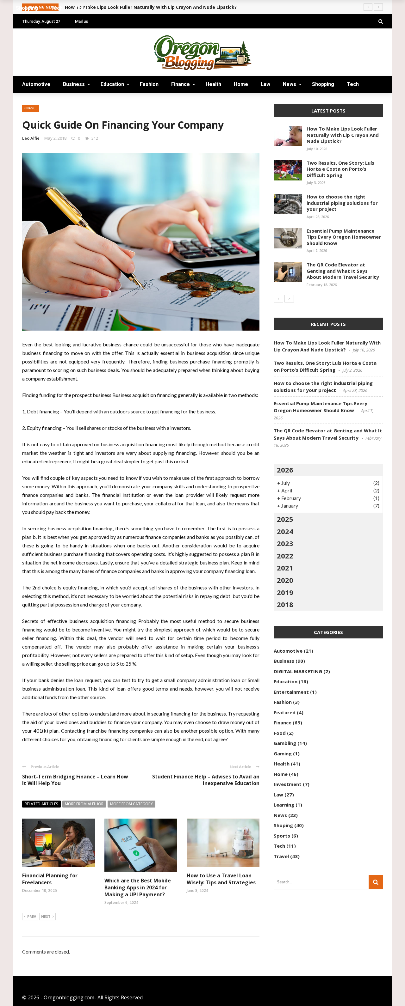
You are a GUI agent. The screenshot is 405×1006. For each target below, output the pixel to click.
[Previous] (278, 298)
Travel (36, 101)
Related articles (41, 804)
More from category (131, 804)
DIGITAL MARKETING (298, 671)
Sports (282, 835)
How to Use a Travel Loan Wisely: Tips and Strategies (221, 879)
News (289, 84)
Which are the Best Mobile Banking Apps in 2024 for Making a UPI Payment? (137, 887)
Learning (284, 805)
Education (112, 84)
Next (46, 916)
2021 (285, 567)
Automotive (36, 84)
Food (280, 733)
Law (265, 84)
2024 (285, 531)
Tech (353, 84)
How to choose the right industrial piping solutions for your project (342, 202)
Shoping (283, 825)
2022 (285, 555)
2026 (285, 469)
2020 (285, 580)
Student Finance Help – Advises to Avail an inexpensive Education (205, 780)
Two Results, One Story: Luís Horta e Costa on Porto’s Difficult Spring (340, 169)
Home (241, 84)
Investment (288, 784)
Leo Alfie (31, 138)
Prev (31, 916)
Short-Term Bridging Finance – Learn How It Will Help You (75, 780)
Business (74, 84)
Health (213, 84)
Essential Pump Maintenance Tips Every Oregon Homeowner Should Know (344, 237)
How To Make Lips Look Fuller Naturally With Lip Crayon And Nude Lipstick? (343, 134)
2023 (285, 543)
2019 (285, 592)
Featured (285, 712)
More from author (84, 804)
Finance (180, 84)
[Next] (289, 298)
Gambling (285, 743)
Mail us (81, 21)
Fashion (149, 84)
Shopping (323, 84)
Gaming (283, 753)
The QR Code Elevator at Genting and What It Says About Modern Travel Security (343, 270)
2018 (285, 604)
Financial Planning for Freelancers (50, 879)
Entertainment (291, 692)
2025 (285, 519)
